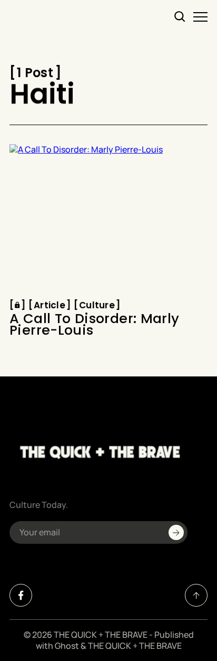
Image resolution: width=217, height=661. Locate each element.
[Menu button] (200, 17)
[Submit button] (176, 532)
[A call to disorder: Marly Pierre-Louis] (108, 218)
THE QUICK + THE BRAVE (100, 634)
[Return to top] (196, 595)
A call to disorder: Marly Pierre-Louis (94, 325)
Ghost (67, 645)
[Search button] (180, 17)
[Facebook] (20, 595)
